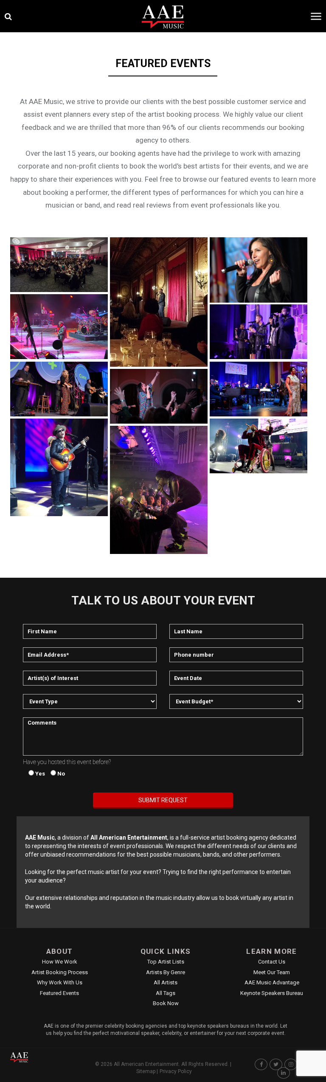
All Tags (165, 993)
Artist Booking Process (59, 972)
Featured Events (59, 993)
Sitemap (145, 1071)
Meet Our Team (271, 972)
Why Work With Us (59, 982)
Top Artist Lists (165, 961)
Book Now (166, 1003)
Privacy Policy (176, 1071)
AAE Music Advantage (271, 982)
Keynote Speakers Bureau (271, 993)
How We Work (59, 961)
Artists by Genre (165, 972)
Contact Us (271, 961)
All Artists (165, 982)
